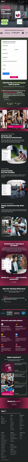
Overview (2, 434)
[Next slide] (25, 299)
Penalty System (3, 457)
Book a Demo (4, 20)
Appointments (3, 437)
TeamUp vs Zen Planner (13, 447)
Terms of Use (12, 428)
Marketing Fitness (12, 437)
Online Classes (3, 451)
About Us (11, 419)
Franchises (21, 419)
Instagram (21, 435)
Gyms (20, 422)
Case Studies (12, 441)
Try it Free (23, 1)
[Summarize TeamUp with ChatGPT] (3, 423)
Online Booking (3, 450)
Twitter (21, 437)
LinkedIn (21, 438)
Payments (2, 453)
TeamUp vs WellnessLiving (12, 449)
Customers (2, 438)
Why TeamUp (12, 422)
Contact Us (11, 425)
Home (11, 416)
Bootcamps (21, 416)
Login (19, 1)
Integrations (2, 444)
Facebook (21, 434)
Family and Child (3, 441)
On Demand (2, 448)
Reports (2, 454)
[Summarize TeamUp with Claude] (1, 423)
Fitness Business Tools (13, 434)
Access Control (3, 435)
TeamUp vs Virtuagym (13, 451)
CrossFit (21, 418)
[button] (26, 1)
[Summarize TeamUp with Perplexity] (4, 423)
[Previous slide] (2, 299)
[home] (3, 1)
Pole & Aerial (21, 428)
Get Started (14, 282)
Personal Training (22, 425)
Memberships (3, 447)
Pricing (11, 418)
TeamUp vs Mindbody (13, 446)
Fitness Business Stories (13, 438)
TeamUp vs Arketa (12, 454)
